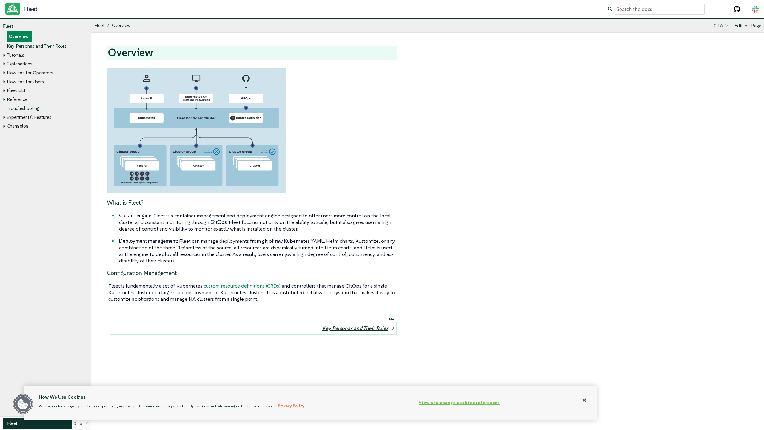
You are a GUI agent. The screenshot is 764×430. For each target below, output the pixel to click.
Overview (19, 36)
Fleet (8, 26)
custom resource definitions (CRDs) (242, 285)
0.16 (718, 25)
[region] (310, 403)
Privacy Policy (291, 405)
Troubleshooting (23, 108)
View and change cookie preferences (459, 402)
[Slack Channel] (755, 9)
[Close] (584, 400)
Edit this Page (748, 25)
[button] (23, 404)
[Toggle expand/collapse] (4, 55)
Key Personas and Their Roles (37, 46)
